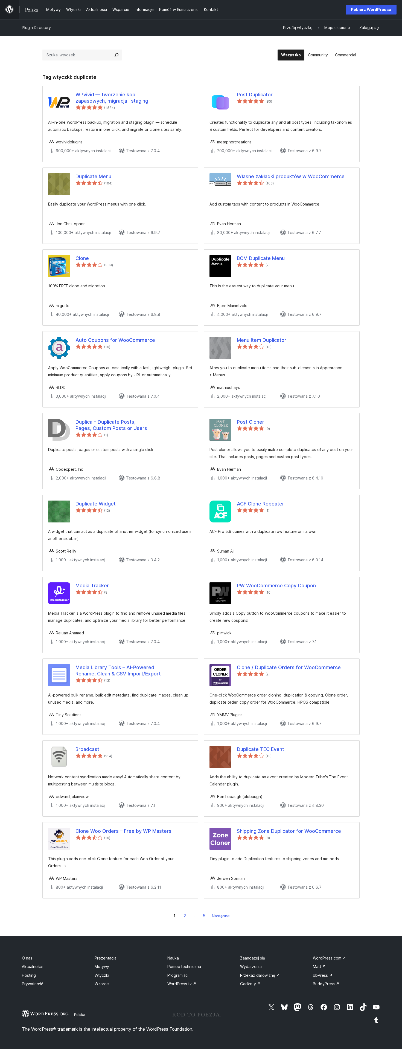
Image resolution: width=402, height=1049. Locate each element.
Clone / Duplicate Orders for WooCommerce (289, 667)
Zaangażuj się (252, 958)
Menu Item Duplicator (261, 340)
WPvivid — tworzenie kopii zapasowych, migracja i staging (111, 98)
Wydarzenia (251, 966)
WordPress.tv (181, 983)
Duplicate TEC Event (260, 749)
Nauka (173, 958)
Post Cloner (250, 422)
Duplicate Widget (95, 504)
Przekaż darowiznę (260, 975)
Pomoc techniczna (184, 966)
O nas (27, 958)
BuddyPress (326, 983)
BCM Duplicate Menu (261, 258)
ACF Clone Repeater (260, 504)
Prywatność (32, 983)
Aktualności (32, 966)
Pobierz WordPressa (371, 9)
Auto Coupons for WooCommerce (115, 340)
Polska (79, 1014)
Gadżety (250, 983)
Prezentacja (105, 958)
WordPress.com (329, 958)
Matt (319, 966)
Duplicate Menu (93, 176)
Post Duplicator (255, 94)
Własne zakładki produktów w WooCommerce (291, 176)
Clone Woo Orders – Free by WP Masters (123, 831)
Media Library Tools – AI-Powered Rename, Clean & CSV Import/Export (118, 670)
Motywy (102, 966)
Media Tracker (92, 585)
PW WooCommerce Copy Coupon (276, 585)
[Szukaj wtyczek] (116, 55)
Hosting (29, 975)
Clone (82, 258)
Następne (221, 916)
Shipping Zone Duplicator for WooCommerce (289, 831)
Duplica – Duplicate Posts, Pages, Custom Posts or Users (111, 425)
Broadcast (87, 749)
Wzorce (102, 983)
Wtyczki (102, 975)
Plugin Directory (36, 27)
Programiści (177, 975)
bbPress (323, 975)
